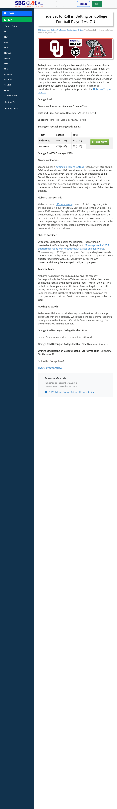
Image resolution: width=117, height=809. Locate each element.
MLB (6, 42)
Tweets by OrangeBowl (50, 367)
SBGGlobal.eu (43, 30)
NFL (6, 31)
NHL (6, 63)
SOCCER (8, 79)
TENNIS (7, 85)
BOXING (8, 74)
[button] (83, 4)
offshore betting (64, 204)
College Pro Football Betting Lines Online (67, 30)
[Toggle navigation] (60, 4)
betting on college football (70, 166)
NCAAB (7, 53)
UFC (6, 69)
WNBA (7, 58)
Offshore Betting (86, 392)
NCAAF (7, 47)
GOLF (6, 90)
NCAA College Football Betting (63, 392)
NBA (6, 36)
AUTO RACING (11, 95)
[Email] (46, 391)
